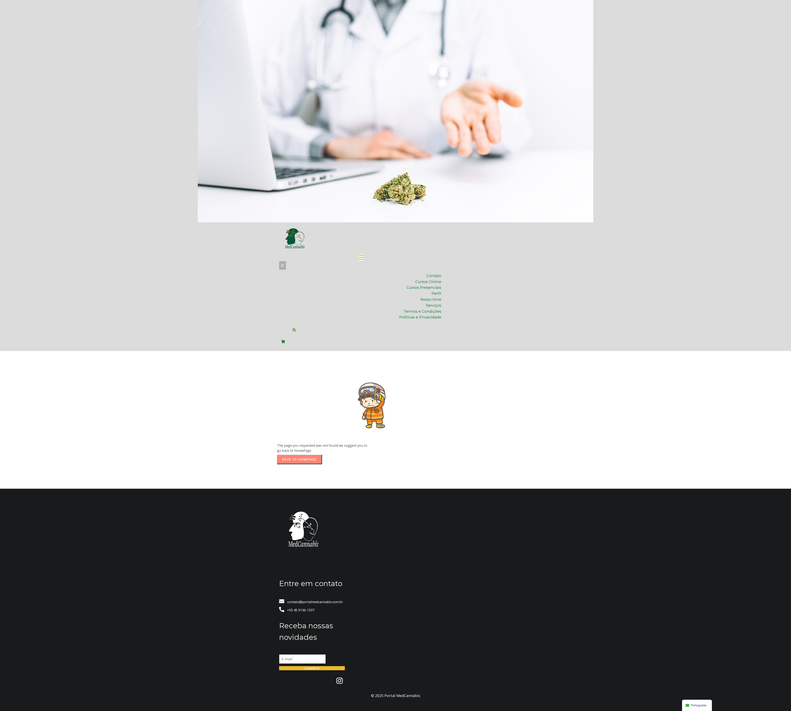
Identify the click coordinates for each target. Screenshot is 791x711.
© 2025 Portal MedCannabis (395, 695)
